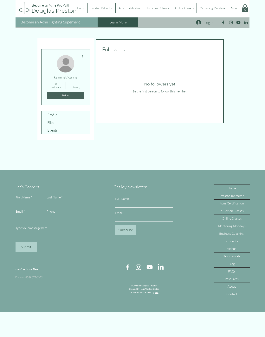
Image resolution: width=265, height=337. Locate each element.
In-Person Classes (232, 211)
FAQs (232, 271)
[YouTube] (149, 267)
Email (19, 211)
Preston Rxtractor (232, 196)
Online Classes (232, 218)
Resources (232, 279)
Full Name (122, 198)
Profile (52, 115)
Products (232, 241)
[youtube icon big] (238, 22)
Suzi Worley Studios (150, 289)
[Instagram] (138, 267)
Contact (231, 294)
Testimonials (231, 256)
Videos (231, 249)
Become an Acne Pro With (51, 5)
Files (50, 122)
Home (232, 188)
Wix (156, 292)
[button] (245, 8)
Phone (51, 211)
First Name (23, 197)
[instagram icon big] (231, 22)
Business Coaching (231, 233)
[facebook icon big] (223, 22)
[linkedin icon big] (246, 22)
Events (52, 130)
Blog (232, 264)
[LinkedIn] (160, 267)
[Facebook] (127, 267)
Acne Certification (232, 203)
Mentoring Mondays (232, 226)
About (232, 286)
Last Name (54, 197)
